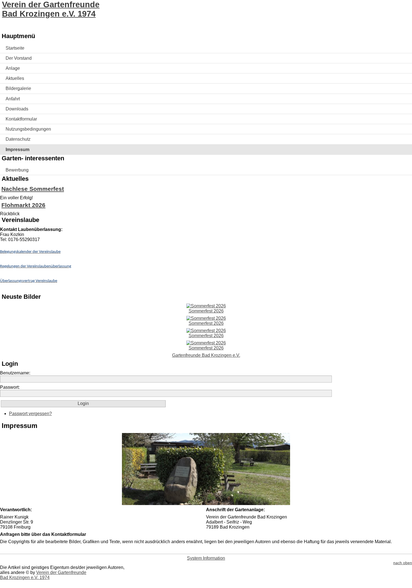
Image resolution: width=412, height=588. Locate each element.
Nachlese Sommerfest (32, 189)
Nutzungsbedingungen (28, 129)
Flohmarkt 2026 (23, 205)
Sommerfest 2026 (206, 311)
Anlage (13, 68)
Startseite (15, 48)
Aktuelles (15, 78)
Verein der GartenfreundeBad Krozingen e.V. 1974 (50, 9)
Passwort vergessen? (30, 413)
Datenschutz (18, 139)
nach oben (402, 563)
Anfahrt (13, 98)
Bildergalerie (18, 88)
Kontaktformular (21, 119)
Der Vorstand (19, 58)
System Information (206, 558)
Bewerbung (17, 170)
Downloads (17, 109)
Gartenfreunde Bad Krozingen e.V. (206, 355)
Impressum (17, 149)
